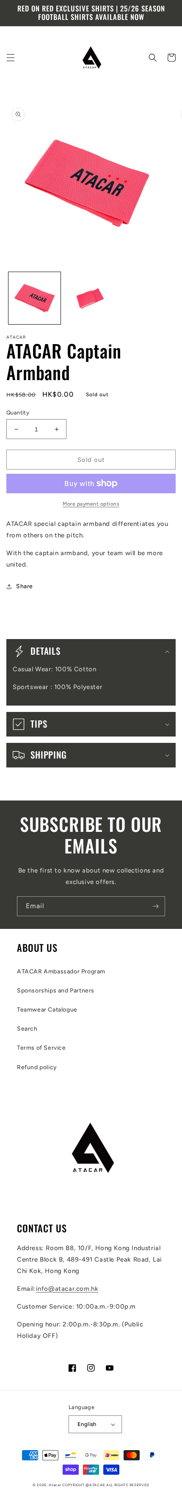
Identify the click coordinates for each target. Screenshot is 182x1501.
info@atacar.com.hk (67, 1289)
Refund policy (37, 1067)
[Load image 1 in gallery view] (34, 298)
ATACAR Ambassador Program (61, 971)
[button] (10, 57)
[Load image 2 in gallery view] (91, 298)
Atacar (55, 1485)
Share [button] (24, 586)
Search (27, 1028)
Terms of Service (41, 1047)
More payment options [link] (91, 504)
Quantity (17, 412)
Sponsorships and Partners (55, 990)
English (87, 1424)
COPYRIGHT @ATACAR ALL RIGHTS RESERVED (105, 1485)
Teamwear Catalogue (47, 1009)
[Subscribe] (155, 906)
